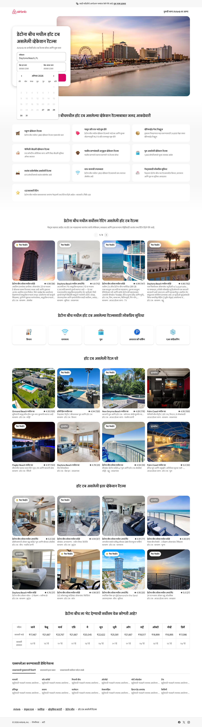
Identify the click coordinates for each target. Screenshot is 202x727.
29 (54, 110)
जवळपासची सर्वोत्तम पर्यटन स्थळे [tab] (72, 670)
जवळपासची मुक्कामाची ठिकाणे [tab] (24, 670)
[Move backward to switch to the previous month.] (21, 76)
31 (27, 115)
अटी (43, 722)
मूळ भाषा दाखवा (120, 3)
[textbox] (29, 68)
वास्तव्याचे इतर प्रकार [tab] (48, 670)
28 (48, 110)
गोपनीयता (35, 722)
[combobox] (41, 58)
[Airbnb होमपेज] (19, 11)
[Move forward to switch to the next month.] (53, 76)
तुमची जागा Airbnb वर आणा (176, 11)
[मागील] (96, 235)
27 (43, 110)
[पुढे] (106, 235)
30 (21, 115)
